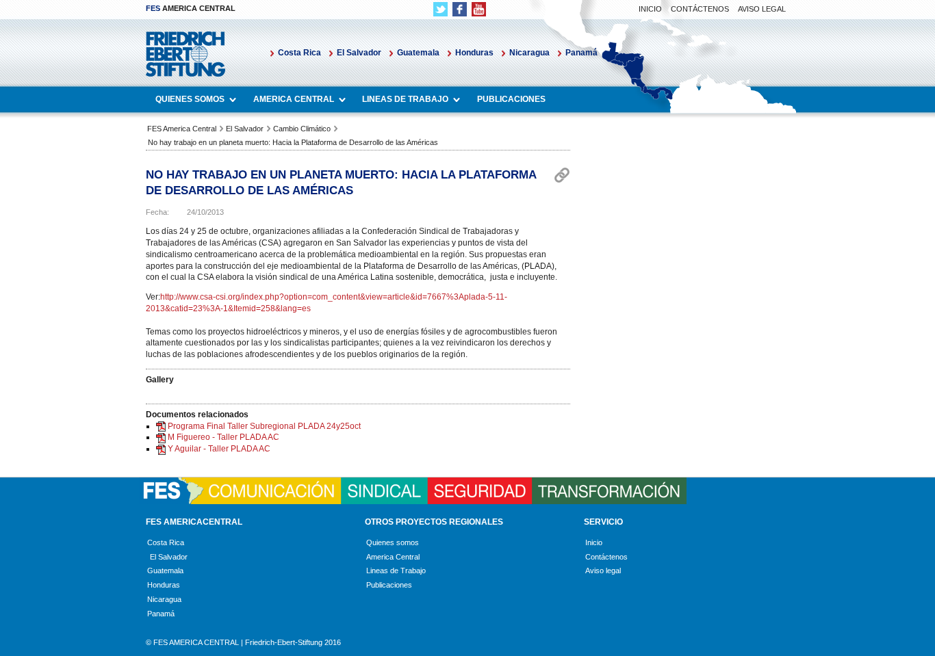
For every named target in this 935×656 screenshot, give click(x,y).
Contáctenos (700, 9)
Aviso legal (762, 9)
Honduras (474, 52)
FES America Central (181, 128)
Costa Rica (299, 52)
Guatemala (418, 52)
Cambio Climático (302, 128)
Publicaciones (511, 99)
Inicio (650, 9)
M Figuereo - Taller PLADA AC (223, 437)
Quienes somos (190, 99)
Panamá (581, 52)
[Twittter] (440, 9)
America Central (293, 99)
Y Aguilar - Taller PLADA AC (219, 449)
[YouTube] (479, 9)
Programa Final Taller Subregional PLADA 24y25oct (264, 426)
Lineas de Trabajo (405, 99)
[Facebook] (459, 9)
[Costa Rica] (147, 556)
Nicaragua (529, 52)
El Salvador (359, 52)
